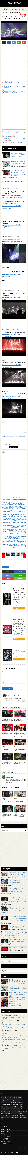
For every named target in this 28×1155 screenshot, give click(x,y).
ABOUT (11, 1148)
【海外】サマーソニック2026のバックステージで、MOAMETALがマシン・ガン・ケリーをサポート (17, 874)
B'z (1, 1097)
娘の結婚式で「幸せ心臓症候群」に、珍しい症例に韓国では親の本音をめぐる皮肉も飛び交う (13, 92)
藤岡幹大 (17, 1117)
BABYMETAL (5, 566)
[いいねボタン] (3, 452)
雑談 (21, 1117)
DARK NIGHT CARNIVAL (17, 1099)
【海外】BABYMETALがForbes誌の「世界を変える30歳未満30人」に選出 (18, 154)
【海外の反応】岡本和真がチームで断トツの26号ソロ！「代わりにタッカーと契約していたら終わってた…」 (14, 143)
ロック (7, 1115)
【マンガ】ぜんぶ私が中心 (7, 81)
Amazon (16, 608)
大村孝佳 (24, 1115)
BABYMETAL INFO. (5, 1129)
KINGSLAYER (3, 1104)
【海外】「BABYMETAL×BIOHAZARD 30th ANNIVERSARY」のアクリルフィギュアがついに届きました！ (13, 84)
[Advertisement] (14, 60)
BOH (11, 1097)
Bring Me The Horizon (17, 1097)
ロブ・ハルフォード (14, 1115)
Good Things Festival (5, 1102)
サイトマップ (3, 1149)
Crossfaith (3, 1099)
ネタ (2, 1113)
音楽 (2, 1119)
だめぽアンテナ (4, 1133)
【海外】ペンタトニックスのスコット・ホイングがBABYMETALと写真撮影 (18, 999)
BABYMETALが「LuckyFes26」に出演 (17, 948)
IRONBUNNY (13, 1102)
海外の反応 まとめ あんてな (7, 1139)
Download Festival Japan (14, 1100)
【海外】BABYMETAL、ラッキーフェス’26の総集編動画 (17, 927)
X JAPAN (12, 1109)
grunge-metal (9, 777)
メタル (14, 1113)
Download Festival (4, 1100)
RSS (7, 1148)
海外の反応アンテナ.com (6, 1143)
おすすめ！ (17, 1109)
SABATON (3, 1108)
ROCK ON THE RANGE (18, 1106)
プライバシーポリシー (22, 1148)
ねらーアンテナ (4, 1134)
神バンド (8, 1117)
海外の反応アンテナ (5, 1141)
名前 (3, 682)
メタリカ (9, 1113)
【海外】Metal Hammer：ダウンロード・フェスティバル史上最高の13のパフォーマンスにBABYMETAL (14, 909)
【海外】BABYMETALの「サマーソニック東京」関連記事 (18, 1004)
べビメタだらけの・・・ (14, 4)
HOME (2, 1148)
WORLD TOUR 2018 (5, 1109)
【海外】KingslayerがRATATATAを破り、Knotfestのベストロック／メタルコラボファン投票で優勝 (18, 173)
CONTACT (15, 1148)
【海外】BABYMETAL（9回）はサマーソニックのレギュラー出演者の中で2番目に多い (17, 933)
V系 (21, 1108)
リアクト (3, 1115)
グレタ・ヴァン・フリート (16, 1111)
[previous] (3, 556)
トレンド (25, 1111)
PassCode (10, 1106)
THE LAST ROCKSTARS (15, 1108)
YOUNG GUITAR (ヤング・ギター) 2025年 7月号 (19, 651)
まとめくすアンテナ (5, 1136)
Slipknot (7, 1108)
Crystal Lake (8, 1099)
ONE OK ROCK (4, 1106)
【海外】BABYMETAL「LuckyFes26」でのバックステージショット (17, 882)
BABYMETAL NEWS (5, 1131)
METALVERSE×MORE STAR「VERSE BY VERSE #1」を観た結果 (18, 163)
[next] (24, 556)
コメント (4, 671)
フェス (5, 1113)
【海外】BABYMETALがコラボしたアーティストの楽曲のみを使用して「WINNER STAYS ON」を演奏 (13, 919)
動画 (20, 1115)
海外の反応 (3, 1117)
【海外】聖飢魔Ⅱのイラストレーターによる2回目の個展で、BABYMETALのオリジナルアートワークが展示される (13, 890)
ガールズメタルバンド (5, 1111)
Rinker (18, 602)
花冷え (12, 1117)
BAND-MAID (6, 1097)
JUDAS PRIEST (20, 1102)
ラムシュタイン (20, 1113)
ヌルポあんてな (4, 1138)
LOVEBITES (9, 1104)
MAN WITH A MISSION (17, 1104)
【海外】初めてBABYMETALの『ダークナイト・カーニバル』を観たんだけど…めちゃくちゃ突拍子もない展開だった (14, 900)
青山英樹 (25, 1117)
